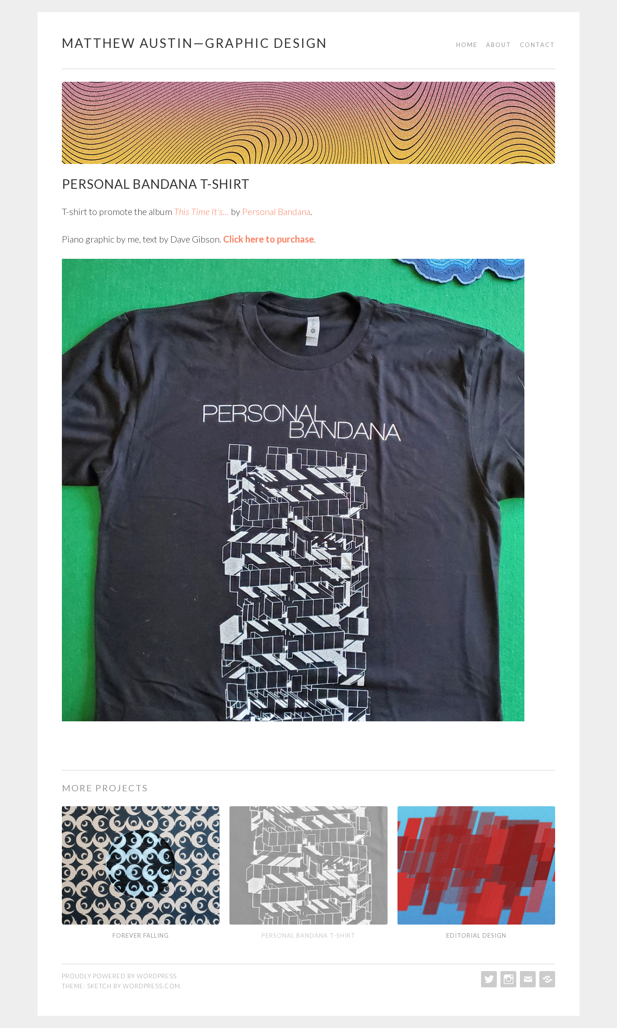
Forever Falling (140, 935)
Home (466, 44)
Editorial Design (476, 935)
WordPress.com (151, 986)
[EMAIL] (527, 979)
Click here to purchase (268, 239)
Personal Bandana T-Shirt (308, 935)
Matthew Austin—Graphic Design (194, 43)
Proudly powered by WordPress (119, 976)
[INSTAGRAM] (507, 979)
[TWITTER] (488, 979)
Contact (537, 44)
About (498, 44)
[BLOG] (546, 979)
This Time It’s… (201, 211)
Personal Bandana (276, 211)
